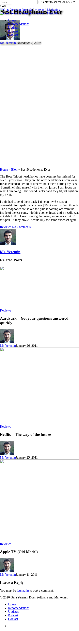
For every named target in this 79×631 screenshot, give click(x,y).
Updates (13, 27)
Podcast (13, 31)
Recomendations (18, 24)
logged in (23, 590)
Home (12, 20)
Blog (14, 169)
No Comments (21, 227)
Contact (13, 35)
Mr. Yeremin (10, 252)
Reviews (5, 227)
